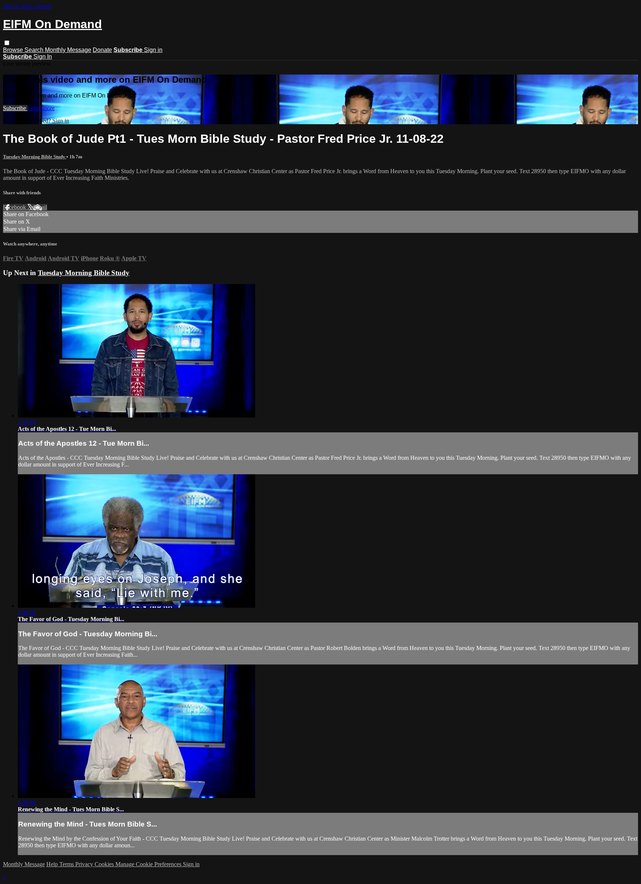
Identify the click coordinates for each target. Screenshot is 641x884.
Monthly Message (68, 50)
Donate (102, 50)
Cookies (105, 864)
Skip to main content (27, 6)
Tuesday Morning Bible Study (34, 156)
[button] (6, 42)
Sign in (153, 50)
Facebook (15, 207)
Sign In (42, 56)
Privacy (85, 864)
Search (34, 50)
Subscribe (15, 108)
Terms (67, 864)
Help (52, 864)
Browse (13, 50)
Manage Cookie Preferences (149, 864)
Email (40, 207)
